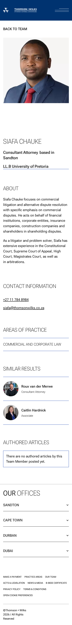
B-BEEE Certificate (56, 583)
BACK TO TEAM (15, 29)
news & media (35, 583)
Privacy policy (11, 589)
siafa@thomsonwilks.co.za (23, 308)
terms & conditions (34, 589)
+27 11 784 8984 (16, 300)
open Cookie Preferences (18, 595)
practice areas (33, 577)
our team (50, 577)
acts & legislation (14, 583)
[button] (62, 7)
